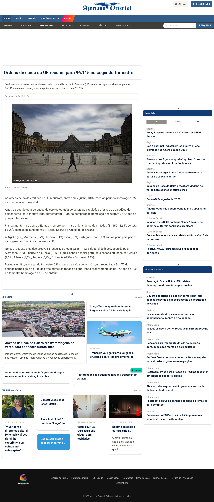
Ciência (102, 26)
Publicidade (97, 478)
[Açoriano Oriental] (23, 486)
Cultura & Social (122, 26)
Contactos (128, 478)
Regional (9, 26)
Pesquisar (205, 25)
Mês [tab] (199, 122)
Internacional (47, 26)
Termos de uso (160, 478)
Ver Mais (138, 297)
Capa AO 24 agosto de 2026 (163, 199)
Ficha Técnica (143, 478)
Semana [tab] (178, 122)
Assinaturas (122, 483)
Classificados (113, 478)
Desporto (85, 26)
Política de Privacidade (182, 478)
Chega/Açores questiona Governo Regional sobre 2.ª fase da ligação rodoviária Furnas (110, 310)
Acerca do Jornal (59, 478)
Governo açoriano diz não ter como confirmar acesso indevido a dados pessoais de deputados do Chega (176, 299)
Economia (67, 26)
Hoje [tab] (156, 122)
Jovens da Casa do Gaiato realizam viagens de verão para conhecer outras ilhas (39, 345)
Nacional (26, 26)
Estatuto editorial (79, 478)
